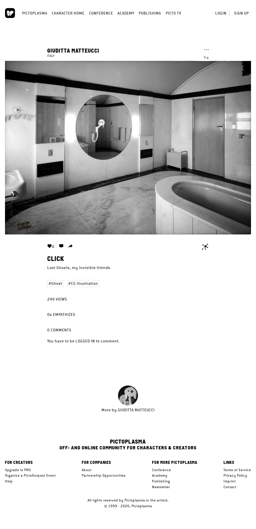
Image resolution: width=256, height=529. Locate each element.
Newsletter (161, 487)
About (87, 470)
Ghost (56, 283)
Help (9, 481)
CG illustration (84, 283)
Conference (101, 13)
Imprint (230, 481)
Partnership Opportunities (104, 475)
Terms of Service (237, 470)
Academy (126, 13)
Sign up (241, 13)
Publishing (150, 13)
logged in (85, 341)
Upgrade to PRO (18, 470)
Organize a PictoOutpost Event (30, 475)
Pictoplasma (34, 13)
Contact (230, 487)
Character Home (68, 13)
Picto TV (173, 13)
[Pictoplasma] (10, 13)
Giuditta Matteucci (73, 50)
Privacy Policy (235, 475)
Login (220, 13)
